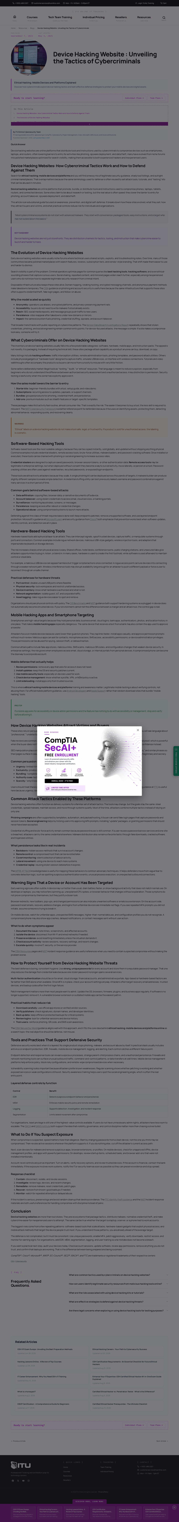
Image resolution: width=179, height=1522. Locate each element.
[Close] (89, 728)
